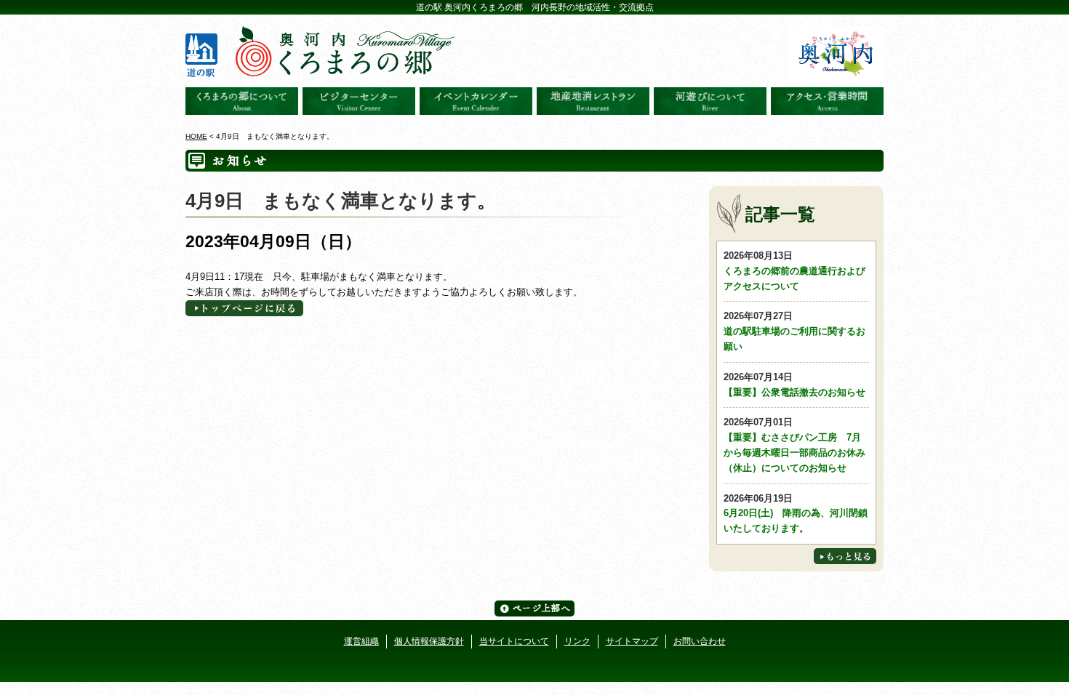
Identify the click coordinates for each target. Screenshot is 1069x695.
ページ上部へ (534, 608)
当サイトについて (514, 641)
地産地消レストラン (593, 101)
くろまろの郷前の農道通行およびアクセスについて (794, 271)
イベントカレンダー (476, 101)
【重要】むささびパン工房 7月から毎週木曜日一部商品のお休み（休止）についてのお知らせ (794, 445)
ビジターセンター (359, 101)
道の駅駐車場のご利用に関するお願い (794, 331)
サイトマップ (632, 641)
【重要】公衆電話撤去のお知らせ (794, 384)
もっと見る (845, 556)
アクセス (827, 101)
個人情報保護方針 (429, 641)
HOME (196, 136)
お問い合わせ (699, 641)
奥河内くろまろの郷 (241, 101)
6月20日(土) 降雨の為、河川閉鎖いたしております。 (796, 513)
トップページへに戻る (244, 308)
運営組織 (361, 641)
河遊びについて (710, 101)
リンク (577, 641)
